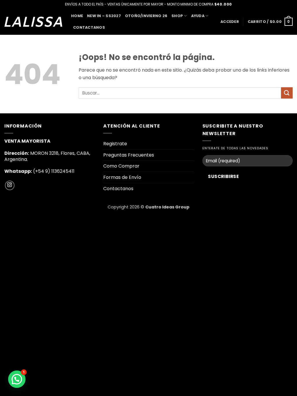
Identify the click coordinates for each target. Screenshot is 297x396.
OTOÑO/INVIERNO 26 (146, 15)
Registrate (115, 143)
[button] (229, 22)
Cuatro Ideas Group (167, 207)
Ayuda (197, 15)
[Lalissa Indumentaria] (33, 22)
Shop (177, 15)
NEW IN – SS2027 (104, 15)
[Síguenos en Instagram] (10, 185)
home (77, 15)
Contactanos (89, 27)
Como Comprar (121, 166)
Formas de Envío (122, 177)
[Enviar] (287, 93)
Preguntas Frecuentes (128, 155)
